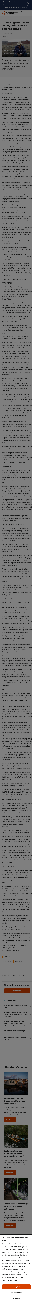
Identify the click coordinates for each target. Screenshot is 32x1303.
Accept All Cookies (16, 1286)
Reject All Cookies (16, 1298)
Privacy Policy (12, 1280)
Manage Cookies (16, 1292)
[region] (16, 1269)
